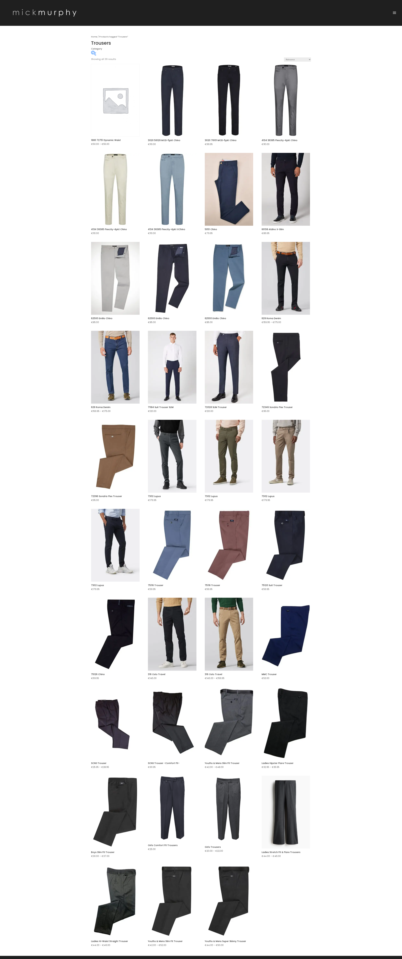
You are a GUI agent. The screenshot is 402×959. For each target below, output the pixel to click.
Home (94, 36)
